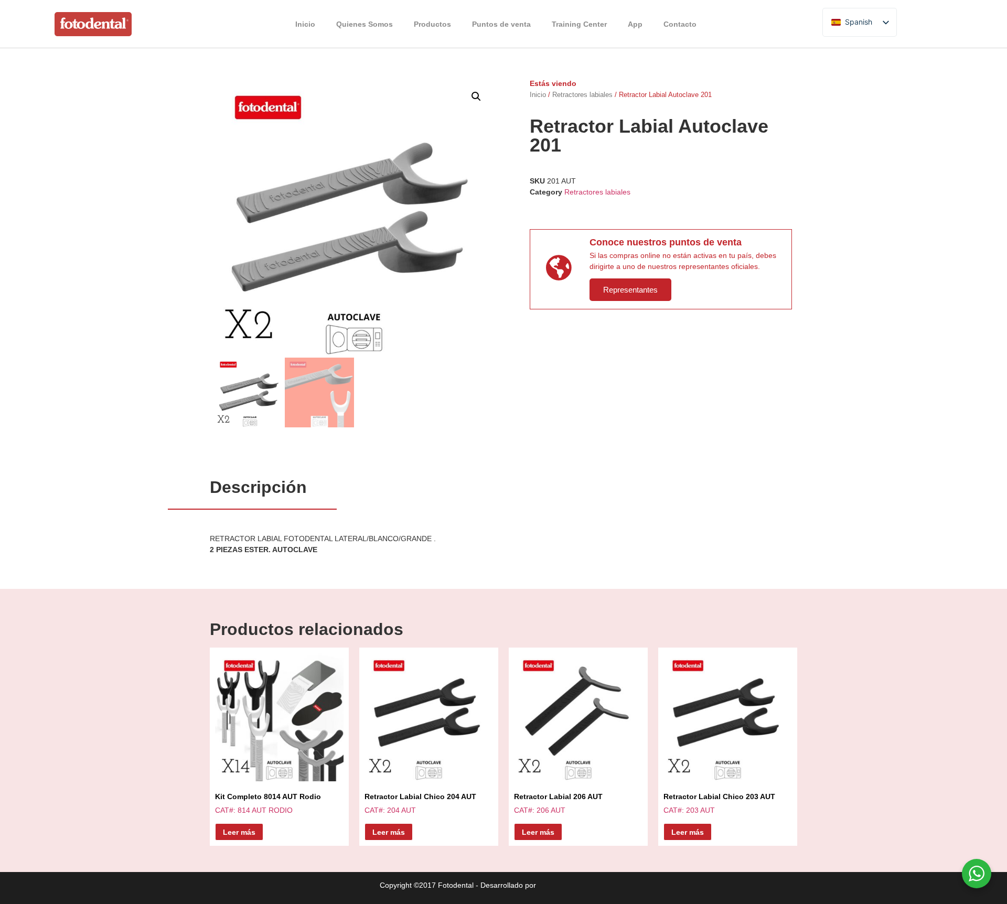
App (635, 24)
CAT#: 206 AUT (558, 803)
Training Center (579, 24)
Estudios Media (582, 885)
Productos (432, 24)
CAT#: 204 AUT (420, 803)
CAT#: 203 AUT (719, 803)
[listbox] (859, 22)
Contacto (680, 24)
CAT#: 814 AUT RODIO (268, 803)
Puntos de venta (501, 24)
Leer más (239, 832)
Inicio (305, 24)
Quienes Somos (364, 24)
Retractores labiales (582, 95)
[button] (476, 96)
